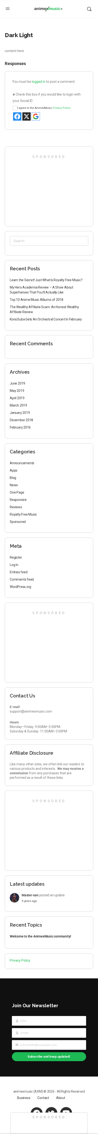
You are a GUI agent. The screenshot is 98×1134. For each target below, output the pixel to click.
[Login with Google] (36, 116)
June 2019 (17, 383)
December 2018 (21, 420)
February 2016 (20, 427)
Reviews (16, 507)
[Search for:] (49, 241)
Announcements (22, 463)
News (14, 485)
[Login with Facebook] (17, 116)
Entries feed (18, 572)
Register (16, 557)
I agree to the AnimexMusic (43, 107)
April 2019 (17, 398)
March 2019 (18, 405)
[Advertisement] (38, 188)
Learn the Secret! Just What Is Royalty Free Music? (46, 280)
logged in (38, 81)
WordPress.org (20, 587)
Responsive (18, 500)
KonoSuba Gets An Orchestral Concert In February (46, 319)
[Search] (89, 9)
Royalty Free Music (23, 514)
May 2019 (17, 391)
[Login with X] (26, 116)
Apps (13, 470)
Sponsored (18, 522)
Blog (13, 478)
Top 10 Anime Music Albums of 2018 (36, 300)
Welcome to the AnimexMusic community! (40, 936)
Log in (14, 565)
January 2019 (20, 413)
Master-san (30, 895)
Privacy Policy (61, 107)
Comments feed (22, 579)
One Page (17, 492)
